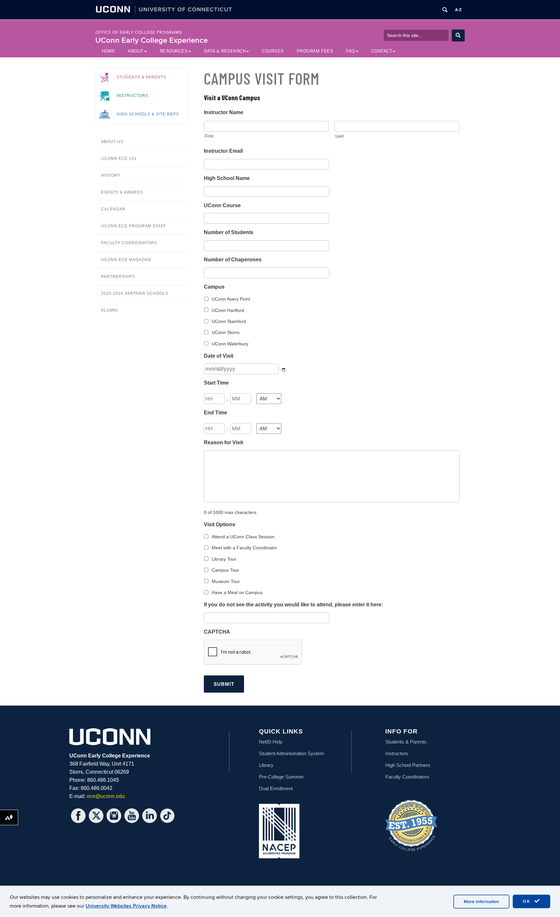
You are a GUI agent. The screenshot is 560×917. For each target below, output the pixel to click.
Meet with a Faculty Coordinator (244, 547)
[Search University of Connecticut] (445, 10)
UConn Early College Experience (151, 40)
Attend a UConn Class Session (243, 536)
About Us (112, 141)
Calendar (113, 209)
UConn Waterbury (230, 343)
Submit (224, 684)
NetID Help (270, 741)
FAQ (350, 51)
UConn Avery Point (231, 299)
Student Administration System (291, 753)
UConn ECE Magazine (126, 259)
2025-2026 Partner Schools (134, 293)
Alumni (109, 310)
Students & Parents (141, 77)
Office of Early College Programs (138, 32)
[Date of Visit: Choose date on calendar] (284, 369)
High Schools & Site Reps (148, 114)
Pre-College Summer (281, 777)
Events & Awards (122, 192)
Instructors (132, 95)
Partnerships (118, 276)
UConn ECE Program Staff (133, 226)
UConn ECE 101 (119, 158)
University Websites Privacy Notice (126, 906)
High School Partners (407, 765)
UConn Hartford (228, 310)
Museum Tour (226, 581)
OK (527, 901)
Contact (381, 51)
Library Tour (224, 559)
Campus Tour (225, 570)
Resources (174, 51)
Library (266, 765)
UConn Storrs (225, 332)
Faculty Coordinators (129, 243)
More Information (481, 901)
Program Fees (315, 51)
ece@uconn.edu (106, 796)
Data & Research (225, 51)
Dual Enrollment (276, 788)
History (111, 175)
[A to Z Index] (458, 10)
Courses (273, 51)
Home (108, 51)
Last (339, 136)
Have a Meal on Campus (237, 592)
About (136, 51)
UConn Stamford (229, 321)
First (209, 136)
